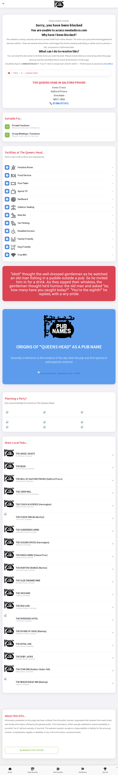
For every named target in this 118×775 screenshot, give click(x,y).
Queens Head (32, 73)
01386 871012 (61, 103)
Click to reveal (53, 64)
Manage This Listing (33, 750)
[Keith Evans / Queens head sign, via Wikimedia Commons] (59, 373)
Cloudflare (108, 64)
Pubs (15, 73)
